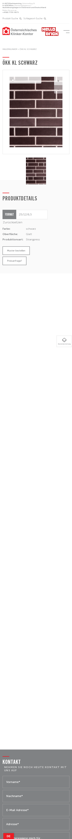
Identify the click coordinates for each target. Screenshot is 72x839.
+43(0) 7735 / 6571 (11, 11)
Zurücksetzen (12, 222)
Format (9, 214)
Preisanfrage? (14, 260)
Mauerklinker (10, 49)
